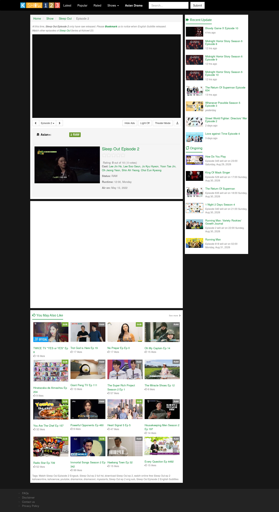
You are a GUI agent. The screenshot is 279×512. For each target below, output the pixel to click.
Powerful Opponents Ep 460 (87, 425)
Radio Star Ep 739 (44, 463)
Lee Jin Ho (115, 166)
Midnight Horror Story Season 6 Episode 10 (223, 73)
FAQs (25, 493)
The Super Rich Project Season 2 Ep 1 (121, 387)
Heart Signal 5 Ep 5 (119, 425)
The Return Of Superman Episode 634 (225, 88)
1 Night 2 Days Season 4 (220, 204)
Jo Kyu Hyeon (150, 166)
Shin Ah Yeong (130, 170)
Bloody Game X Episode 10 (221, 28)
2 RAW (74, 134)
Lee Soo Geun (131, 166)
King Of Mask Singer (217, 172)
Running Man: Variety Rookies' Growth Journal (223, 221)
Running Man (213, 239)
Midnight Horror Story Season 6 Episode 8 (223, 42)
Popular (82, 5)
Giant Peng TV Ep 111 (83, 385)
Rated (97, 5)
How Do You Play (215, 156)
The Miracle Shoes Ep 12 (160, 385)
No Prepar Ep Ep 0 (118, 348)
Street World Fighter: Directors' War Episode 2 (226, 119)
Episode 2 (47, 123)
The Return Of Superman (220, 188)
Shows (112, 5)
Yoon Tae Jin (167, 166)
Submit (197, 5)
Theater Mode (163, 123)
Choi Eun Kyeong (151, 170)
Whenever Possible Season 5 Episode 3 (222, 104)
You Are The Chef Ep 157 (48, 425)
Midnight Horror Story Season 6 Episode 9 (223, 57)
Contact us (28, 502)
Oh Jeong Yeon (111, 170)
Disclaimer (28, 497)
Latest (67, 5)
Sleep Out (64, 30)
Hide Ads (130, 123)
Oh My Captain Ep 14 (157, 348)
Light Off (145, 123)
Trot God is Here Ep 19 (84, 348)
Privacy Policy (30, 506)
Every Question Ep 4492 (159, 461)
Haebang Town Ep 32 (120, 462)
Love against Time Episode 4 (222, 133)
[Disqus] (106, 254)
